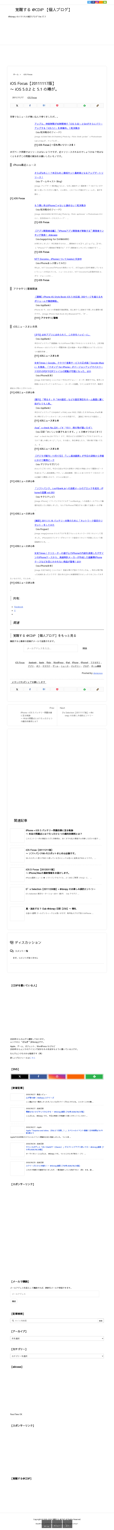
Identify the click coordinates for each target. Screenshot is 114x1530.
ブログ (86, 666)
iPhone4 (84, 662)
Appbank (33, 662)
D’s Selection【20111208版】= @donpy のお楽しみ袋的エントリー (61, 888)
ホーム (16, 74)
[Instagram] (97, 2)
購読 (85, 648)
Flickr (48, 662)
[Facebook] (93, 2)
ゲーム (55, 666)
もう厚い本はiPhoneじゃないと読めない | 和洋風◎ (60, 205)
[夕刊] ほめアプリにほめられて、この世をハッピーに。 (62, 334)
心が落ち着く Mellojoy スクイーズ (40, 1097)
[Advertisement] (57, 54)
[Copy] (97, 105)
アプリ (31, 666)
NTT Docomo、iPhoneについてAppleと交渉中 (58, 258)
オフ (38, 666)
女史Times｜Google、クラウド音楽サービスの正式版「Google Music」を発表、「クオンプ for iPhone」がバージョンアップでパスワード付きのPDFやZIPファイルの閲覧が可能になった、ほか (69, 367)
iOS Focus (28, 74)
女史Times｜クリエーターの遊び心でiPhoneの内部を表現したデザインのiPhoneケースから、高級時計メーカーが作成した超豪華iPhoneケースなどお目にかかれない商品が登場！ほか (69, 557)
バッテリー (76, 666)
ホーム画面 (96, 666)
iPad (68, 662)
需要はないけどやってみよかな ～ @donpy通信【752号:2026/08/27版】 (55, 1112)
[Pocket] (57, 105)
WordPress (58, 662)
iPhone (75, 662)
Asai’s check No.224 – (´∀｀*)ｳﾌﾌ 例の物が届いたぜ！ (63, 427)
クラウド (46, 666)
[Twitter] (89, 2)
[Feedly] (105, 2)
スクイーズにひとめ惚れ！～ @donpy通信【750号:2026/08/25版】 (53, 1166)
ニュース (65, 666)
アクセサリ (95, 662)
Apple (41, 662)
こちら (32, 1057)
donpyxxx (98, 673)
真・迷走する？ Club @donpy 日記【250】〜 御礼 (51, 908)
